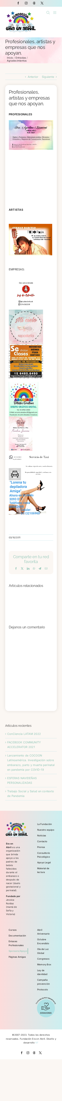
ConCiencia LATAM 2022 (24, 734)
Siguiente (48, 76)
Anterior (33, 76)
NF (36, 1042)
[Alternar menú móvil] (55, 12)
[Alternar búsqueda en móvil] (48, 12)
